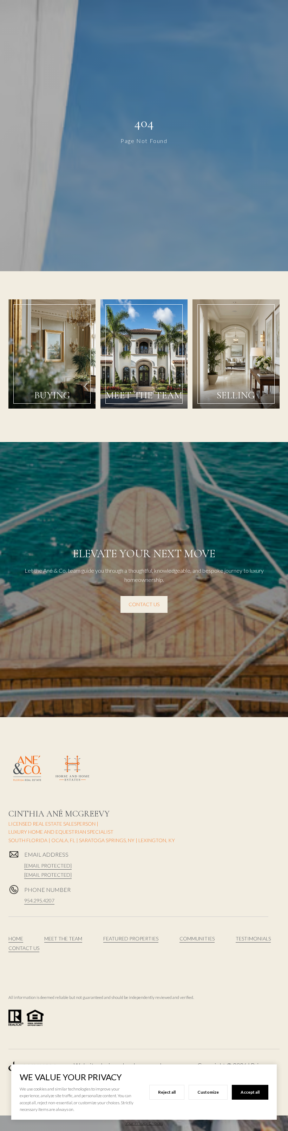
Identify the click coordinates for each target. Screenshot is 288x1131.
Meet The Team (63, 939)
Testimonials (253, 939)
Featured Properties (130, 939)
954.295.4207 (39, 900)
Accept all (250, 1092)
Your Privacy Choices (144, 1123)
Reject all (167, 1092)
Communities (197, 939)
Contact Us (144, 604)
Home (15, 939)
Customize (208, 1092)
